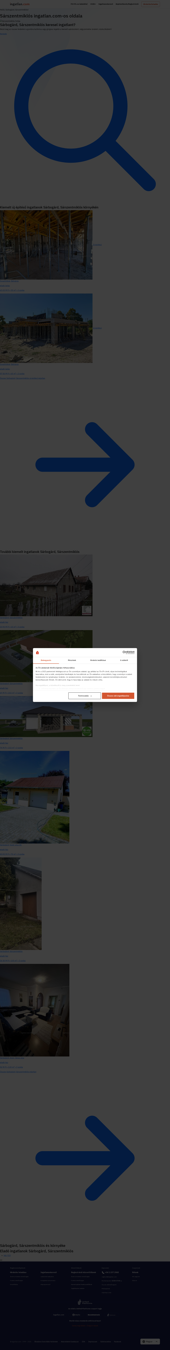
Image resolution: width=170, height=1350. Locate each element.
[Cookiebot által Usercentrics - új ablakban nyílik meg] (124, 652)
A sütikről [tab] (124, 660)
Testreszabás (83, 696)
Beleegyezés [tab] (46, 660)
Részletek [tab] (72, 660)
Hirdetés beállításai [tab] (98, 660)
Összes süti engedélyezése (118, 696)
